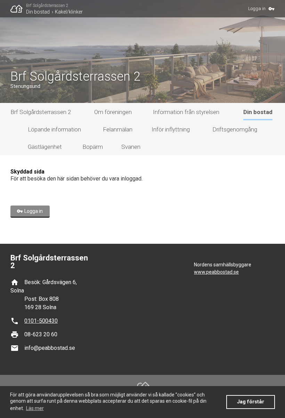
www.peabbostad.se (216, 272)
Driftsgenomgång (234, 129)
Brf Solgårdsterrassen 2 (47, 5)
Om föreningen (113, 111)
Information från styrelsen (186, 111)
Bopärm (92, 146)
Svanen (130, 146)
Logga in (257, 8)
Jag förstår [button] (250, 402)
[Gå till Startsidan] (18, 9)
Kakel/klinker (69, 12)
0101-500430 (41, 320)
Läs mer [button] (35, 408)
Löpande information (54, 129)
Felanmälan (117, 129)
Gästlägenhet (45, 146)
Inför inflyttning (171, 129)
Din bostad (38, 12)
